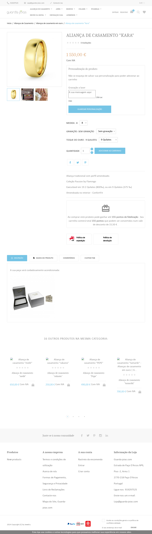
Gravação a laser (76, 87)
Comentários (69, 258)
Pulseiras (95, 9)
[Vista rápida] (19, 412)
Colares (82, 9)
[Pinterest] (85, 162)
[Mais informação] (25, 411)
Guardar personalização (89, 109)
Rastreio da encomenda (90, 459)
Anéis (58, 9)
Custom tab (90, 258)
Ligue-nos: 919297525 (125, 489)
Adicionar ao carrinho (110, 150)
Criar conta (84, 471)
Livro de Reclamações (54, 489)
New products (14, 459)
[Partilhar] (70, 162)
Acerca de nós (50, 471)
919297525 (14, 3)
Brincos (69, 9)
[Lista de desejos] (144, 12)
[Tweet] (78, 162)
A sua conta (85, 452)
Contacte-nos (56, 3)
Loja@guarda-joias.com (34, 3)
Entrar (81, 465)
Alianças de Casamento (40, 9)
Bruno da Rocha (37, 15)
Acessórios (71, 15)
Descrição (18, 258)
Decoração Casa (56, 15)
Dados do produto (44, 258)
